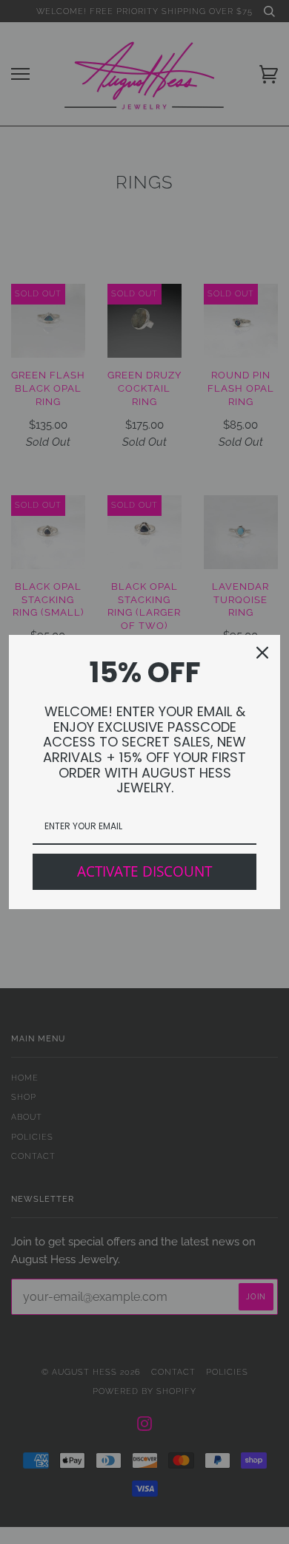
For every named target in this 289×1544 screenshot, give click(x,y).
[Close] (262, 652)
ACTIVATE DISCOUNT (144, 871)
